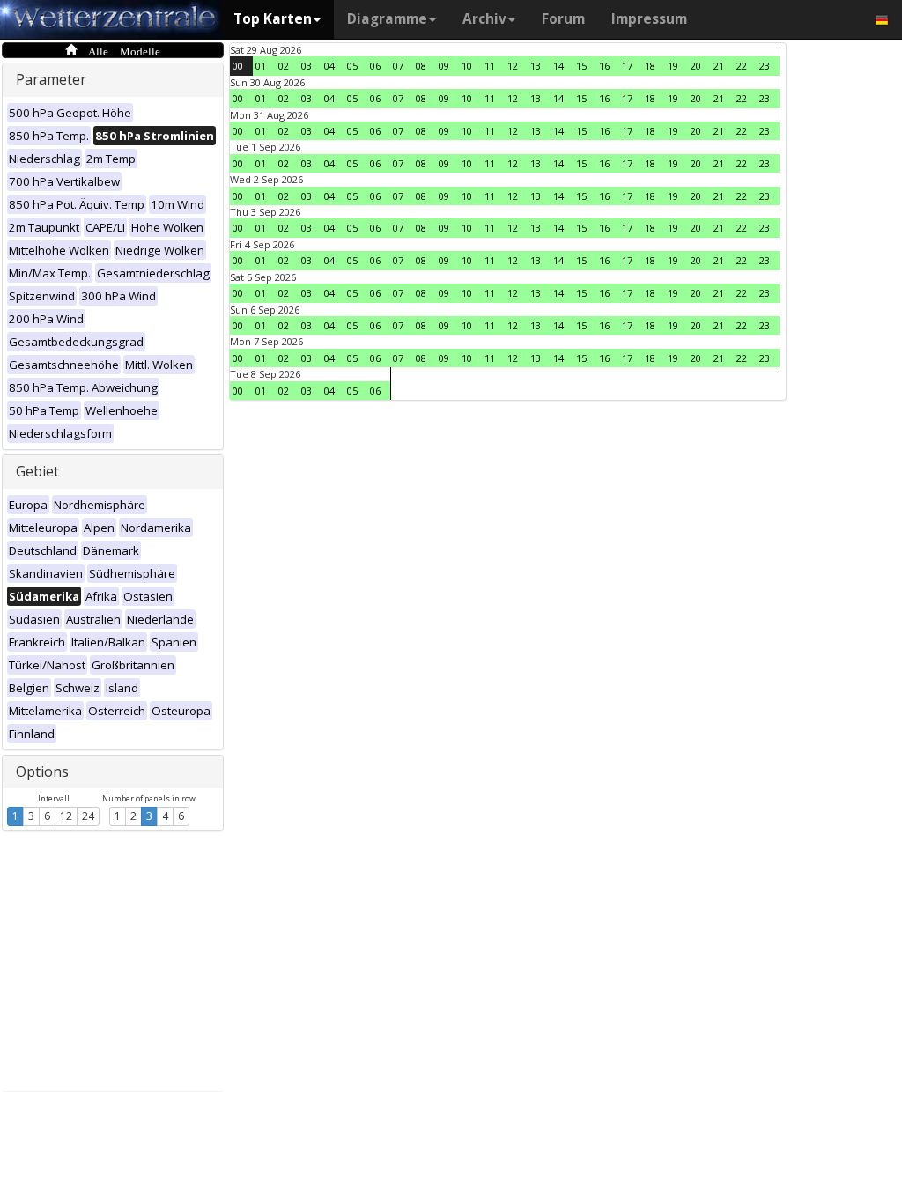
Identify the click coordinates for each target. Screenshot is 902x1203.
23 (764, 65)
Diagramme (387, 19)
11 (489, 65)
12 (66, 815)
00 (238, 65)
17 (627, 65)
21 (718, 65)
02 (283, 65)
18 (650, 65)
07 (398, 65)
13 (535, 65)
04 (329, 65)
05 (352, 65)
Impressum (649, 19)
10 (467, 65)
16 (604, 65)
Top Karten (272, 19)
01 (260, 65)
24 (88, 815)
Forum (563, 19)
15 (581, 65)
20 (696, 65)
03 (306, 65)
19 (673, 65)
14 (558, 65)
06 (375, 65)
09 (444, 65)
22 (741, 65)
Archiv (484, 19)
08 (421, 65)
